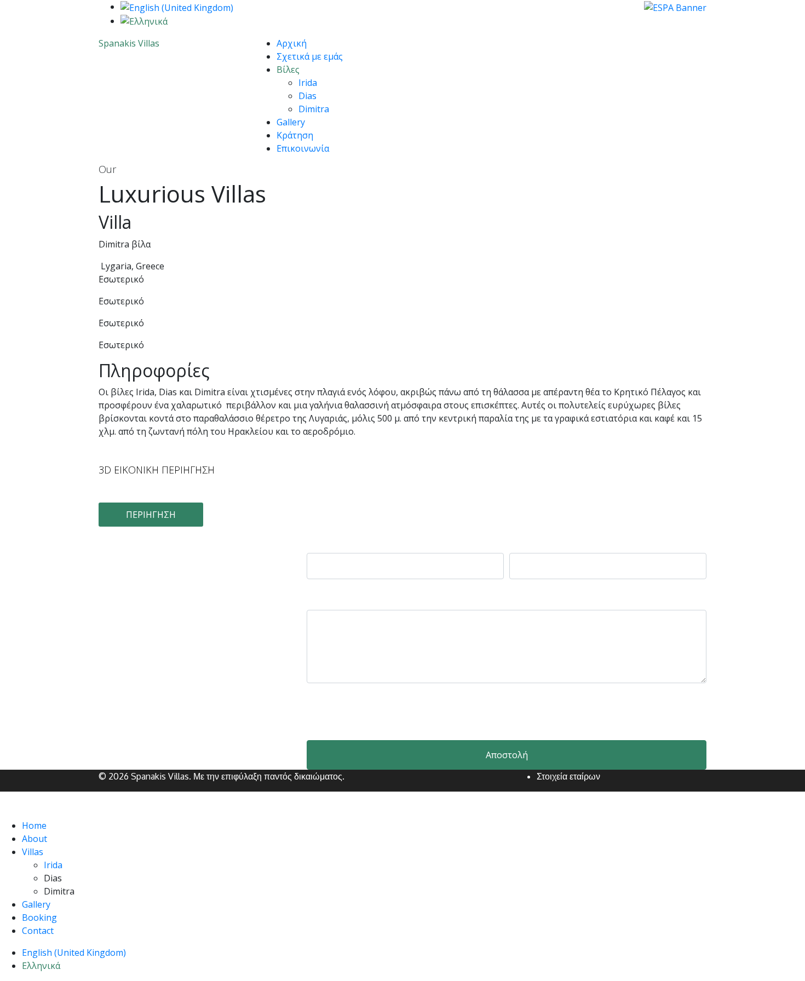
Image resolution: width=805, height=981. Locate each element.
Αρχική (292, 43)
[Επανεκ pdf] (675, 7)
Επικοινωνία (303, 148)
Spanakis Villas (129, 43)
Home (34, 826)
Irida (307, 83)
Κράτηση (295, 135)
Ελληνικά (41, 966)
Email (522, 542)
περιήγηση (151, 515)
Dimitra (313, 109)
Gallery (291, 122)
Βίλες (288, 70)
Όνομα (323, 542)
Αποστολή (507, 755)
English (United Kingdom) (74, 953)
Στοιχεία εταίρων (568, 776)
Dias (307, 96)
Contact (38, 931)
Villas (32, 852)
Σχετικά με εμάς (310, 56)
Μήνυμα (326, 599)
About (34, 839)
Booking (39, 917)
